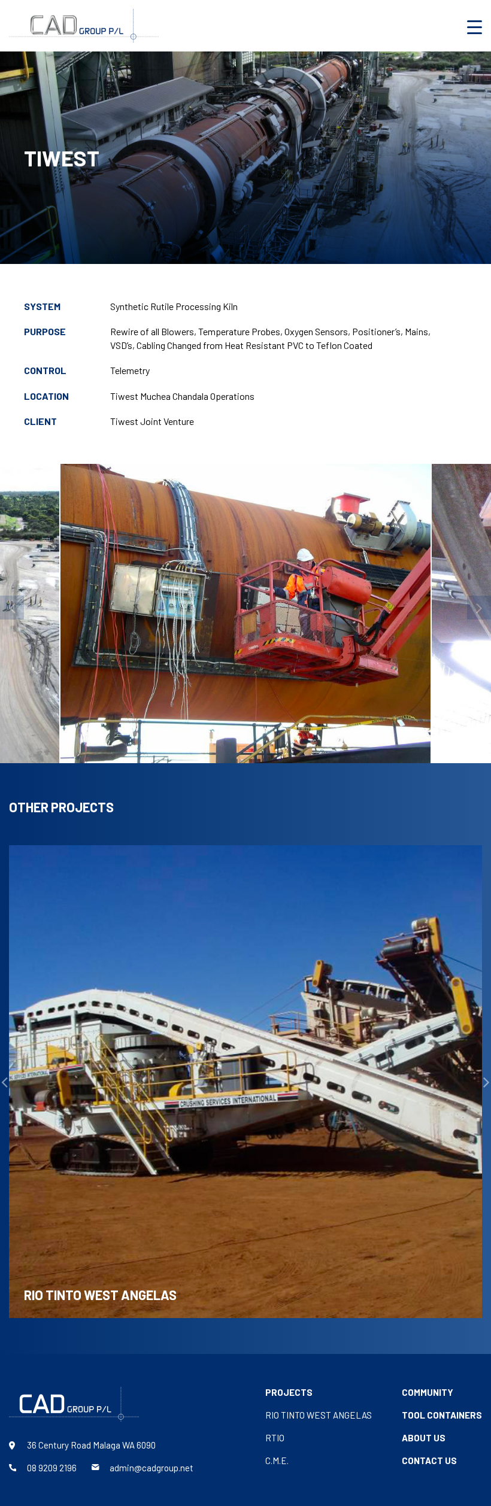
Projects (289, 1392)
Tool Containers (442, 1415)
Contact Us (429, 1460)
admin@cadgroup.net (151, 1467)
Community (427, 1392)
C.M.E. (277, 1460)
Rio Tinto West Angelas (318, 1415)
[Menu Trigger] (474, 26)
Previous (12, 608)
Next (479, 608)
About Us (423, 1437)
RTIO (274, 1437)
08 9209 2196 (52, 1467)
